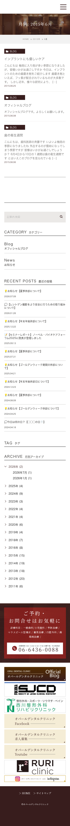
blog (13, 51)
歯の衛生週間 (13, 135)
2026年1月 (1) (22, 478)
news (9, 262)
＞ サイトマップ (42, 793)
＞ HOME (24, 793)
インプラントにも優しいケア (24, 58)
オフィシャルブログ (18, 105)
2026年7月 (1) (22, 472)
